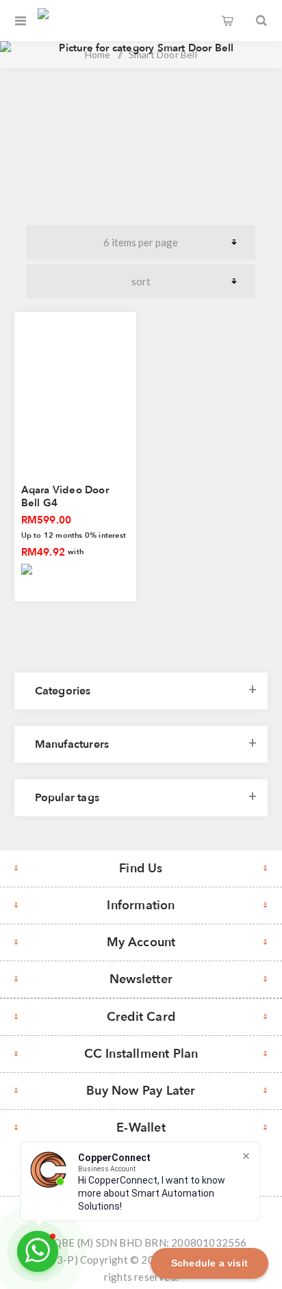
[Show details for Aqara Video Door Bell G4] (75, 391)
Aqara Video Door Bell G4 (65, 496)
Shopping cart (227, 20)
